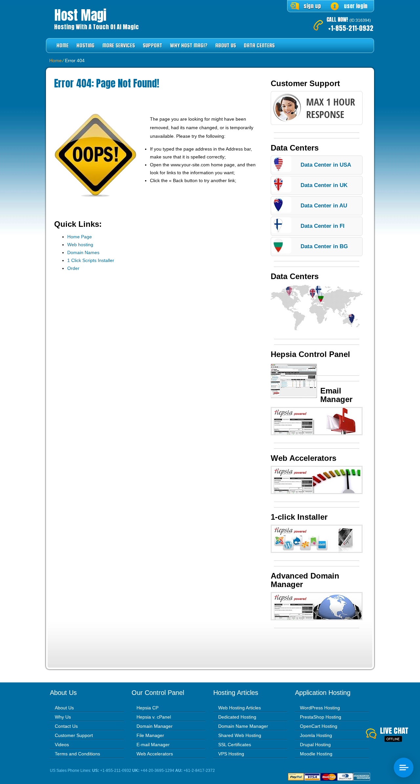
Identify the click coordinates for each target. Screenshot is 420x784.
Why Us (63, 717)
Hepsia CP (147, 707)
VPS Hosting (231, 753)
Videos (62, 744)
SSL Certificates (234, 744)
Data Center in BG (324, 246)
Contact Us (66, 726)
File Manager (150, 735)
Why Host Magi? (188, 45)
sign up (312, 6)
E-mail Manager (153, 744)
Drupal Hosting (315, 744)
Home (62, 45)
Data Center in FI (323, 226)
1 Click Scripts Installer (90, 260)
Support (152, 45)
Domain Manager (154, 726)
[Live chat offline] (393, 735)
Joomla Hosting (316, 735)
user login (356, 6)
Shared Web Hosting (239, 735)
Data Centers (259, 45)
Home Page (79, 236)
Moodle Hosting (316, 753)
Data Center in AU (324, 205)
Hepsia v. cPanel (153, 717)
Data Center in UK (324, 185)
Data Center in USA (326, 165)
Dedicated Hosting (237, 717)
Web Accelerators (154, 753)
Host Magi (80, 15)
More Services (118, 45)
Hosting (85, 45)
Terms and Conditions (77, 753)
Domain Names (83, 252)
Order (73, 268)
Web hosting (80, 244)
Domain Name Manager (243, 726)
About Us (225, 45)
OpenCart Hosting (318, 726)
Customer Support (74, 735)
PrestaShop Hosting (320, 717)
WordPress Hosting (320, 707)
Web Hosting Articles (239, 707)
